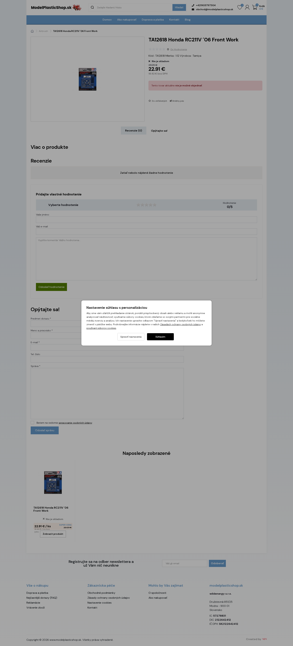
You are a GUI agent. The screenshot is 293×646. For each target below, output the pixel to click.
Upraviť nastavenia (131, 336)
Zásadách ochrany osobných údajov (180, 324)
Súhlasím (160, 336)
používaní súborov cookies (101, 328)
